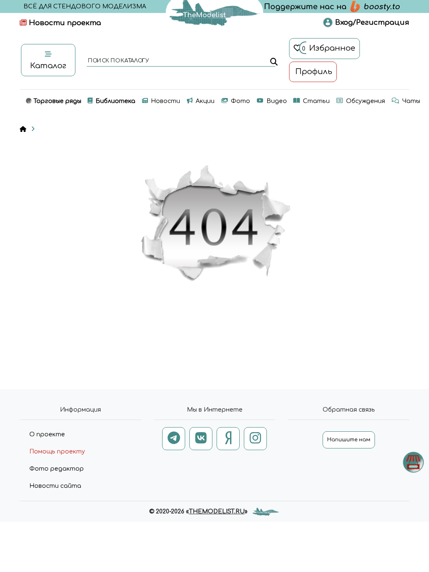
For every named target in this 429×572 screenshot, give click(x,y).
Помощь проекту (57, 451)
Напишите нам (348, 440)
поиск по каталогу (118, 61)
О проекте (47, 434)
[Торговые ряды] (413, 462)
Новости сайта (55, 486)
